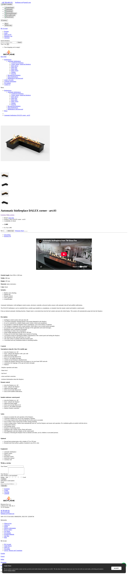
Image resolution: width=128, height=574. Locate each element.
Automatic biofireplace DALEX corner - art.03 (17, 115)
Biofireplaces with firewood (15, 78)
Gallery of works (8, 80)
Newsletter (7, 549)
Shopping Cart (8, 36)
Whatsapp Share (19, 230)
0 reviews (3, 215)
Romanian (13, 13)
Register (6, 31)
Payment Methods (9, 534)
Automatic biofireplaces (14, 61)
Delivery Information (10, 528)
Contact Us (7, 84)
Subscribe (3, 485)
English (12, 7)
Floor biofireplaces (13, 77)
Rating (2, 477)
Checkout (6, 37)
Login (5, 33)
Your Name (4, 466)
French (11, 17)
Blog (5, 537)
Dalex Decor (14, 66)
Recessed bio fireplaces (14, 75)
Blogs (5, 111)
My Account (7, 544)
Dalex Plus (14, 67)
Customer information (10, 81)
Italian (10, 9)
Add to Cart (10, 230)
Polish (11, 11)
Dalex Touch (14, 70)
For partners (7, 83)
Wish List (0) (7, 34)
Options (13, 72)
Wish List (6, 547)
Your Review (4, 474)
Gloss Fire (11, 218)
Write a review (10, 215)
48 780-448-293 (5, 510)
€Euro (6, 23)
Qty (2, 230)
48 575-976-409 (5, 512)
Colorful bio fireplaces (17, 62)
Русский (13, 15)
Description (7, 234)
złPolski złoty (8, 25)
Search (19, 42)
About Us (7, 525)
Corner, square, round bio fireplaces (21, 64)
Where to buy (8, 523)
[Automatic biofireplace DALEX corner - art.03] (25, 168)
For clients (7, 531)
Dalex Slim (14, 69)
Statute (6, 526)
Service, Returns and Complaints (13, 550)
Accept (116, 568)
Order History (8, 546)
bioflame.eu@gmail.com (7, 513)
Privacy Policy (8, 529)
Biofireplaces (7, 59)
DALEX (13, 73)
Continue (3, 479)
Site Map (6, 536)
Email (2, 482)
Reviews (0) (7, 236)
